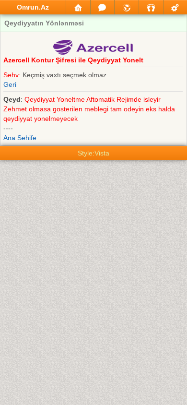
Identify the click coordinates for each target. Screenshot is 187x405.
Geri (9, 84)
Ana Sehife (19, 138)
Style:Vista (93, 153)
